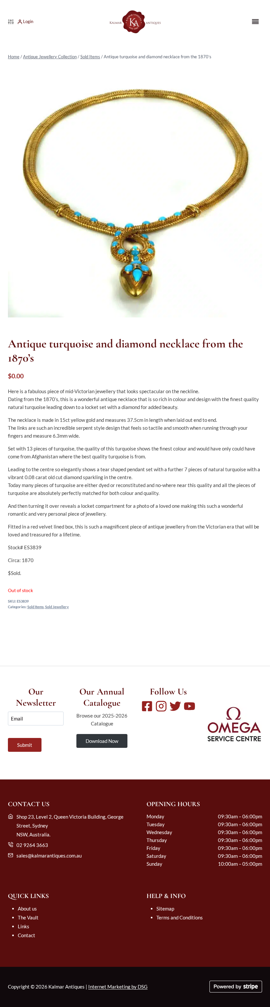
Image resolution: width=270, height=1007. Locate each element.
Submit (24, 745)
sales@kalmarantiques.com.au (49, 855)
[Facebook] (147, 706)
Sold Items (90, 56)
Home (13, 56)
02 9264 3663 (32, 845)
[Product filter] (11, 22)
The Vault (28, 917)
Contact (26, 935)
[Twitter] (175, 706)
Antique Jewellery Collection (50, 56)
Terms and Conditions (179, 917)
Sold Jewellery (57, 607)
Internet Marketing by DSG (118, 987)
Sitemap (165, 909)
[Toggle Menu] (255, 21)
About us (27, 909)
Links (23, 926)
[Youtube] (189, 706)
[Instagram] (161, 706)
